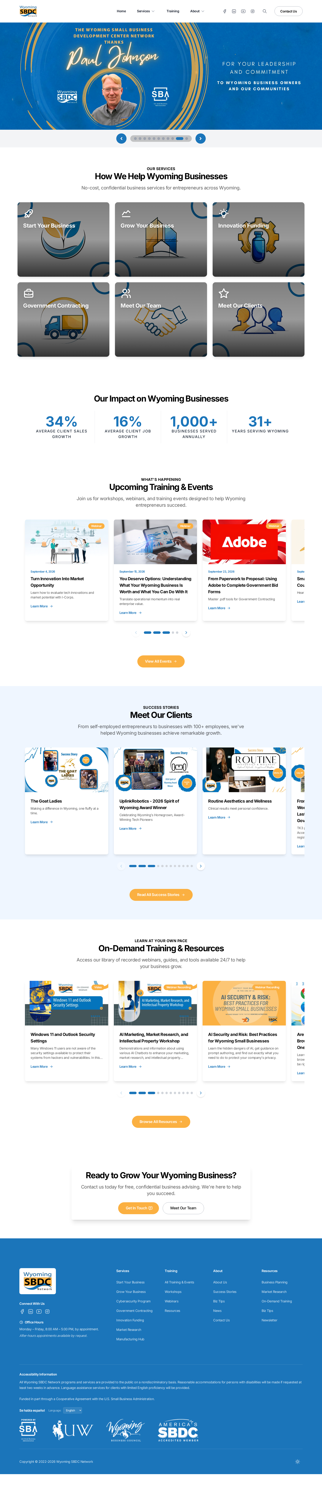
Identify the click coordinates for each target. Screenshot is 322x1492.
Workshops (173, 1292)
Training (173, 11)
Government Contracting (134, 1311)
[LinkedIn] (234, 11)
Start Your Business (130, 1282)
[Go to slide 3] (144, 138)
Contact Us (288, 11)
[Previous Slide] (121, 138)
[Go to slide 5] (154, 138)
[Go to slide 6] (158, 138)
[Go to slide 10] (177, 138)
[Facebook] (224, 11)
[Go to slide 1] (135, 138)
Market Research (128, 1330)
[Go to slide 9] (172, 138)
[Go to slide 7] (163, 138)
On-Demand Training (277, 1301)
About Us (220, 1282)
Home (121, 11)
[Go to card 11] (187, 866)
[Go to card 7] (171, 866)
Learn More (39, 606)
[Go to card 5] (177, 632)
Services (143, 11)
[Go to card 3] (166, 632)
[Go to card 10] (183, 866)
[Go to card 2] (157, 632)
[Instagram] (252, 11)
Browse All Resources (158, 1121)
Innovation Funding (130, 1320)
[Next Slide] (200, 138)
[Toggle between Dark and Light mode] (297, 1461)
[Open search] (265, 11)
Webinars (171, 1301)
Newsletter (269, 1320)
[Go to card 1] (147, 632)
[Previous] (136, 632)
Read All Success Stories (158, 894)
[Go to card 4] (173, 632)
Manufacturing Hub (130, 1339)
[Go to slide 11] (184, 138)
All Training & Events (179, 1282)
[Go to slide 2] (140, 138)
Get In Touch (136, 1208)
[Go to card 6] (166, 866)
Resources (172, 1311)
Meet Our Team (183, 1208)
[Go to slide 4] (149, 138)
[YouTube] (243, 11)
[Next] (186, 632)
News (217, 1311)
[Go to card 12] (192, 866)
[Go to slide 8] (168, 138)
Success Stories (224, 1292)
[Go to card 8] (175, 866)
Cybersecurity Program (133, 1301)
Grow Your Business (131, 1292)
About (195, 11)
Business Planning (275, 1282)
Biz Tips (219, 1301)
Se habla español (32, 1410)
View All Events (158, 661)
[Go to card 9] (179, 866)
